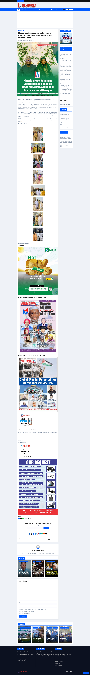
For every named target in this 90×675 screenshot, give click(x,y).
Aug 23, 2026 (21, 574)
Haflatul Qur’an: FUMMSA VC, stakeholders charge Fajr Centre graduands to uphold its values (52, 641)
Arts (20, 561)
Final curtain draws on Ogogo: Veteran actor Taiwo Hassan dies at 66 (24, 571)
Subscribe (46, 528)
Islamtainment (21, 30)
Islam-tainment (40, 9)
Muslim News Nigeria (24, 40)
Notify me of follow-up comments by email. (26, 611)
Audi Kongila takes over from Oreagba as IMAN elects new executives (38, 640)
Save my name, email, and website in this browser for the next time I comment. (32, 609)
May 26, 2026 (35, 574)
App (56, 9)
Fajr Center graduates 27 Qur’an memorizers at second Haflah (65, 640)
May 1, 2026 (48, 574)
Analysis (26, 9)
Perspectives (32, 9)
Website (20, 605)
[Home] (18, 10)
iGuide (52, 9)
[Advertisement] (45, 19)
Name (20, 599)
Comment (20, 584)
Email (20, 602)
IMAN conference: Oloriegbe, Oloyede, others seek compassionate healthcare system (24, 641)
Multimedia (47, 9)
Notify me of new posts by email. (24, 613)
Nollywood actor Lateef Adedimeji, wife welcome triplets (50, 571)
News (22, 9)
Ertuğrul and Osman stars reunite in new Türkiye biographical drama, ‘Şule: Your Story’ (38, 572)
